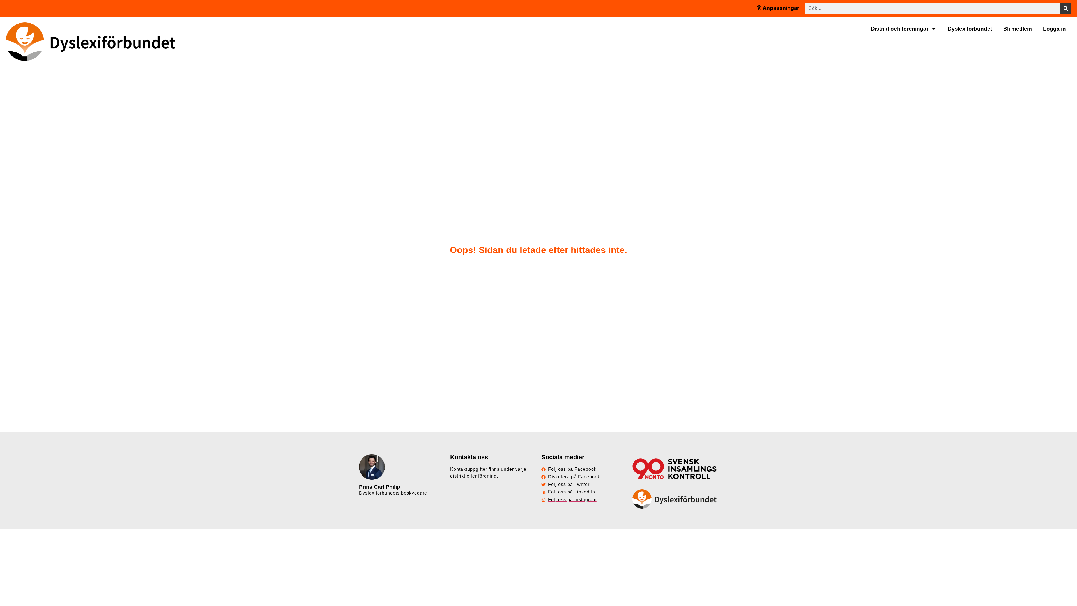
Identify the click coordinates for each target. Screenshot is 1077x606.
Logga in (1054, 29)
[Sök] (1065, 8)
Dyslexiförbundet (970, 29)
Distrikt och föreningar (899, 29)
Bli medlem (1017, 29)
